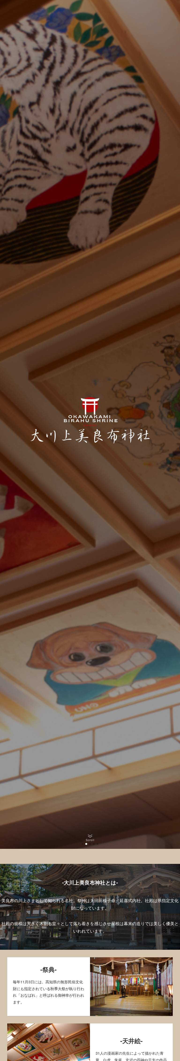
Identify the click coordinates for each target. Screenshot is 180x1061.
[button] (82, 844)
